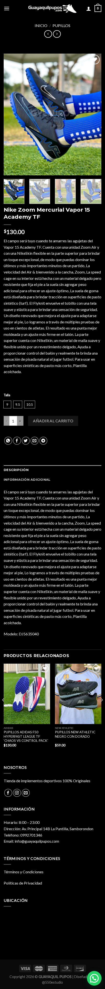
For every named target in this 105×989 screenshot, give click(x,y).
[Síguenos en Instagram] (17, 793)
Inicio (41, 25)
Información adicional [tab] (27, 479)
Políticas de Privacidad (23, 883)
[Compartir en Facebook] (17, 441)
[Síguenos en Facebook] (8, 793)
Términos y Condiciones (23, 871)
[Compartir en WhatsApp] (8, 441)
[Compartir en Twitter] (26, 441)
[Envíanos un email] (26, 793)
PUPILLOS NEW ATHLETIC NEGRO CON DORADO (75, 734)
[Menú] (7, 8)
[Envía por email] (35, 441)
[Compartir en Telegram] (43, 441)
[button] (94, 978)
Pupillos (61, 25)
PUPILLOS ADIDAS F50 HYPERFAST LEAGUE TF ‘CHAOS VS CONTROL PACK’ (26, 736)
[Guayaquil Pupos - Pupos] (52, 8)
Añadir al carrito (53, 420)
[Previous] (11, 114)
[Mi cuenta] (88, 8)
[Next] (93, 114)
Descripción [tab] (16, 470)
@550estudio (52, 982)
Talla (7, 395)
